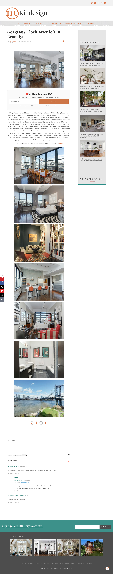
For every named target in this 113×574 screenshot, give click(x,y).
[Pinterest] (95, 3)
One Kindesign (12, 41)
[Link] (21, 455)
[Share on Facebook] (41, 423)
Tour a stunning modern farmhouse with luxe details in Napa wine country (92, 64)
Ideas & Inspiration (74, 23)
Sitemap (89, 563)
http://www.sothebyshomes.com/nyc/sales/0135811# (31, 488)
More (90, 23)
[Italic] (10, 455)
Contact (46, 563)
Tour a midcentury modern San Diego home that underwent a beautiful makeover (91, 135)
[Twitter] (91, 3)
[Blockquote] (18, 455)
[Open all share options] (2, 299)
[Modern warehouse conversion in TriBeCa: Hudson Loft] (45, 547)
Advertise (31, 563)
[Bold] (8, 455)
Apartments (41, 23)
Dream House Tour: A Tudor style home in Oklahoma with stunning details (92, 87)
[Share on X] (2, 287)
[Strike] (13, 455)
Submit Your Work (57, 563)
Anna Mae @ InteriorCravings (17, 495)
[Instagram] (101, 3)
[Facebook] (98, 3)
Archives (39, 563)
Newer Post (60, 430)
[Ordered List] (15, 455)
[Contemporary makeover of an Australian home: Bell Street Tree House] (92, 547)
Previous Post (17, 430)
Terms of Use (81, 563)
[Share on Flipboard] (2, 291)
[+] (26, 455)
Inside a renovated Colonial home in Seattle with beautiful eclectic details (91, 159)
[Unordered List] (16, 455)
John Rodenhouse (25, 482)
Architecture (24, 23)
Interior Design (19, 42)
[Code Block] (19, 455)
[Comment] (45, 423)
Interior (56, 23)
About (24, 563)
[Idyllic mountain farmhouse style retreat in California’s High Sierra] (68, 547)
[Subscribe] (105, 3)
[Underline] (11, 455)
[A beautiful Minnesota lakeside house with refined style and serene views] (21, 547)
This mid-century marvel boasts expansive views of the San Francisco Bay (91, 111)
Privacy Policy (70, 563)
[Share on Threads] (2, 295)
